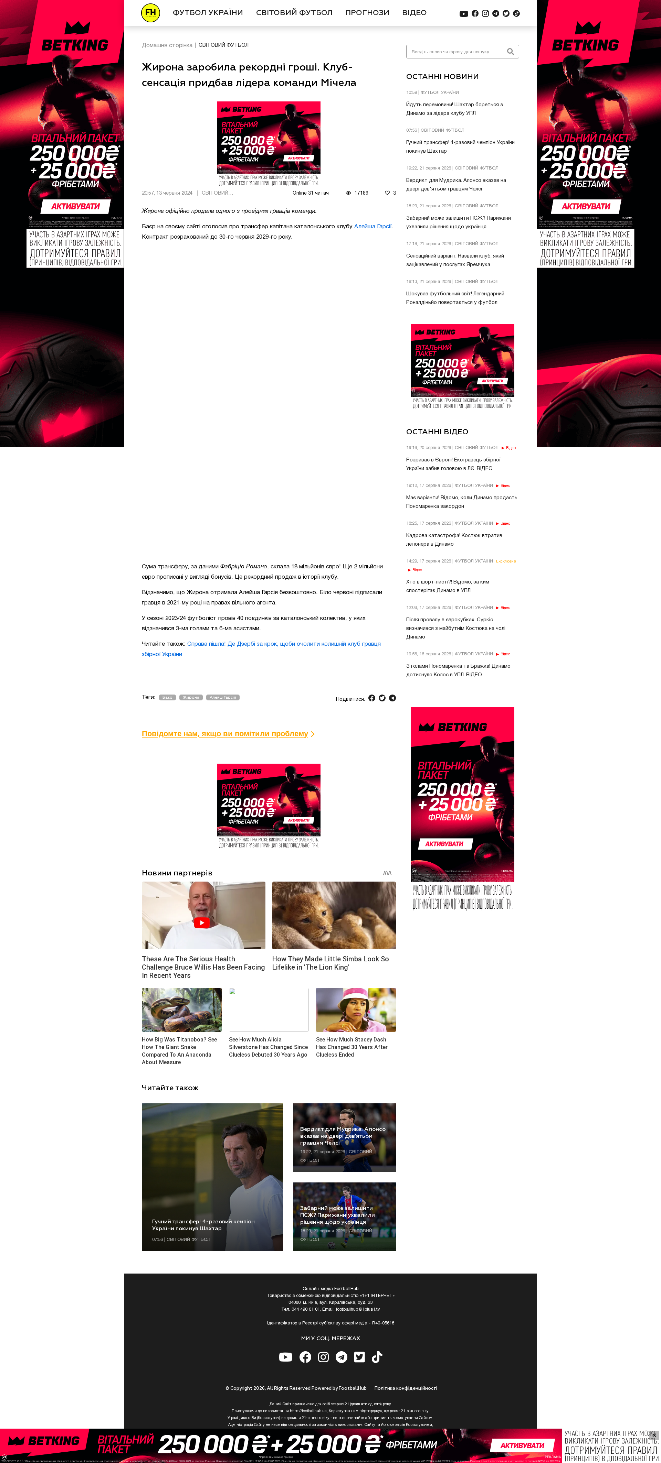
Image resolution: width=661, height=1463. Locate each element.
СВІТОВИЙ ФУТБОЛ (294, 13)
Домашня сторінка (167, 45)
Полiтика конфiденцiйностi (406, 1388)
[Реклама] (330, 1446)
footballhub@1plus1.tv (358, 1310)
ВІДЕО (414, 13)
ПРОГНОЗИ (367, 13)
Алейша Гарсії (372, 226)
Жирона (191, 697)
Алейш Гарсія (223, 697)
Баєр (167, 697)
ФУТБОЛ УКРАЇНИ (208, 13)
